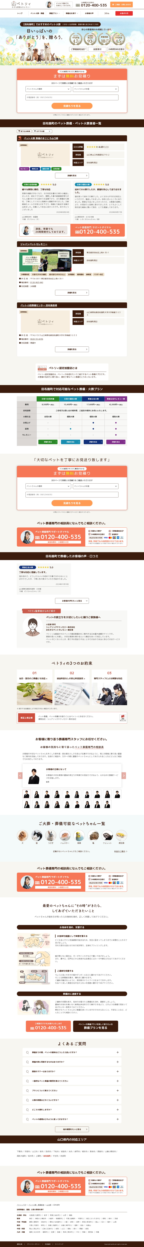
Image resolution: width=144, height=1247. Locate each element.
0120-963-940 (36, 282)
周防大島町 (21, 1156)
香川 (75, 1229)
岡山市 (36, 1229)
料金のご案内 (119, 851)
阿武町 (63, 1156)
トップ (19, 13)
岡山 (30, 1229)
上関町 (38, 1156)
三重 (66, 1222)
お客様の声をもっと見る (72, 601)
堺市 (42, 1225)
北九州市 (37, 1232)
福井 (108, 1222)
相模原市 (59, 1218)
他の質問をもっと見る (72, 1129)
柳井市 (85, 1151)
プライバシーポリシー (33, 1244)
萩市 (41, 1151)
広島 (44, 1229)
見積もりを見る (72, 106)
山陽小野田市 (110, 1151)
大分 (77, 1232)
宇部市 (27, 1151)
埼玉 (87, 1218)
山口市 (35, 1151)
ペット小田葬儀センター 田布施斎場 (38, 305)
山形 (64, 1215)
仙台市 (57, 1215)
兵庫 (62, 1225)
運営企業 (19, 1244)
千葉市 (80, 1218)
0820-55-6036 (36, 339)
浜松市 (43, 1222)
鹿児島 (90, 1232)
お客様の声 (89, 13)
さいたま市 (95, 1218)
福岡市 (45, 1232)
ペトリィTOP (21, 1205)
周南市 (100, 1151)
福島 (70, 1215)
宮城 (51, 1215)
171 (106, 147)
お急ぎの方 (124, 13)
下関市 (19, 1151)
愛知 (51, 1222)
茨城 (116, 1218)
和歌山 (88, 1225)
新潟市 (89, 1222)
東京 (30, 1218)
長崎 (58, 1232)
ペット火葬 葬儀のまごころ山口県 (41, 138)
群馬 (104, 1218)
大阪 (30, 1225)
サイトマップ (59, 1244)
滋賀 (76, 1225)
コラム (106, 13)
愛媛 (81, 1229)
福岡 (30, 1232)
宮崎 (83, 1232)
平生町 (55, 1156)
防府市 (48, 1151)
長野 (77, 1222)
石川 (103, 1222)
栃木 (110, 1218)
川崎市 (51, 1218)
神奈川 (37, 1218)
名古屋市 (57, 1222)
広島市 (49, 1229)
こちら (77, 63)
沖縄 (97, 1232)
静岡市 (36, 1222)
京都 (49, 1225)
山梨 (114, 1222)
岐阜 (71, 1222)
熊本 (64, 1232)
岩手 (45, 1215)
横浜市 (43, 1218)
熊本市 (70, 1232)
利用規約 (47, 1244)
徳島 (69, 1229)
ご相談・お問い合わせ (123, 4)
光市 (70, 1151)
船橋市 (73, 1218)
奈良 (81, 1225)
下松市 (56, 1151)
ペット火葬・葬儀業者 (36, 1205)
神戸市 (68, 1225)
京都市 (55, 1225)
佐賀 (52, 1232)
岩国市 (63, 1151)
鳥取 (57, 1229)
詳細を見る (72, 175)
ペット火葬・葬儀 (37, 13)
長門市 (77, 1151)
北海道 (31, 1215)
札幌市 (37, 1215)
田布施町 (47, 1156)
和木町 (31, 1156)
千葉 (67, 1218)
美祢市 (92, 1151)
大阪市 (36, 1225)
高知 (87, 1229)
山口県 (48, 1205)
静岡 (30, 1222)
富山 (97, 1222)
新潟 (83, 1222)
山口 (63, 1229)
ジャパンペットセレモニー (33, 244)
